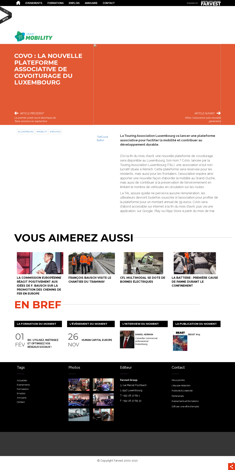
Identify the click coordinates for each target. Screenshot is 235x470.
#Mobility (41, 131)
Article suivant (205, 113)
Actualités (18, 3)
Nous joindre (178, 380)
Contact (109, 3)
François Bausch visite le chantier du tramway (89, 279)
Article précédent (32, 113)
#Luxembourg (26, 131)
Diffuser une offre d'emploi (185, 406)
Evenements (33, 3)
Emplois (74, 3)
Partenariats (178, 396)
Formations (55, 3)
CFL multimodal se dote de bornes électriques (142, 279)
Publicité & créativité (182, 390)
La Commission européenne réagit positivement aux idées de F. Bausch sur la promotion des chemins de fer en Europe (39, 285)
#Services (55, 131)
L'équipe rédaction (181, 385)
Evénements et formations (185, 401)
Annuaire (91, 3)
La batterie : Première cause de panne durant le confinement (195, 281)
